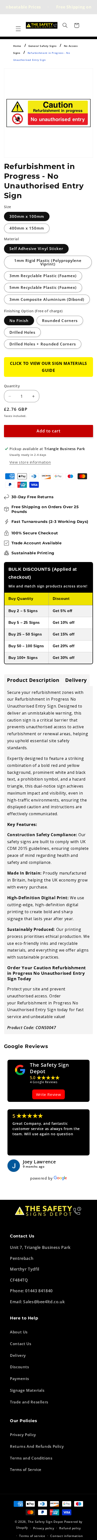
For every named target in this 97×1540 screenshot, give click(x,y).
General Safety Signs (42, 46)
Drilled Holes (22, 332)
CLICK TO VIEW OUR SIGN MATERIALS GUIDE (48, 367)
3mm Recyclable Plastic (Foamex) (43, 275)
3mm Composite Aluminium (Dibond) (47, 299)
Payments (19, 1378)
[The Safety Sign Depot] (20, 1070)
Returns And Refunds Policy (37, 1446)
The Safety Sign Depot (49, 1068)
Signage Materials (27, 1390)
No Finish (19, 320)
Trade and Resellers (29, 1401)
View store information (30, 462)
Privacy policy (43, 1528)
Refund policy (70, 1528)
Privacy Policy (23, 1434)
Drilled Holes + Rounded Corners (42, 343)
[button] (18, 29)
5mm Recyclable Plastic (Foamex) (43, 287)
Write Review (48, 1094)
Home (17, 46)
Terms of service (32, 1536)
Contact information (66, 1536)
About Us (19, 1331)
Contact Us (20, 1343)
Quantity (12, 386)
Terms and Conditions (31, 1458)
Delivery (18, 1355)
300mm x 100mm (26, 216)
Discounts (19, 1366)
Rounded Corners (60, 320)
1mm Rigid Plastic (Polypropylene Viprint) (48, 262)
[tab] (33, 680)
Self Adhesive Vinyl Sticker (36, 248)
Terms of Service (26, 1469)
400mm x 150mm (26, 228)
